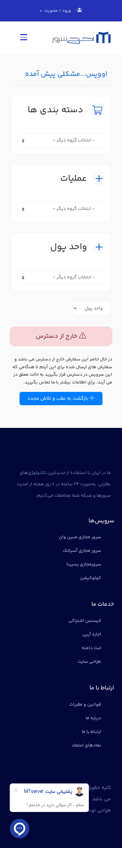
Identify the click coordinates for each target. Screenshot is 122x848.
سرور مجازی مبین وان (80, 537)
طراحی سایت (89, 661)
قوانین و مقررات (85, 704)
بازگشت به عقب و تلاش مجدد (58, 398)
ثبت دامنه (91, 648)
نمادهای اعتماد (86, 745)
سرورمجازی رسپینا (83, 564)
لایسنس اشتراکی (84, 620)
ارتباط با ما (91, 731)
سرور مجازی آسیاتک (82, 550)
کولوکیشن (90, 578)
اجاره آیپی (91, 634)
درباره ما (93, 718)
